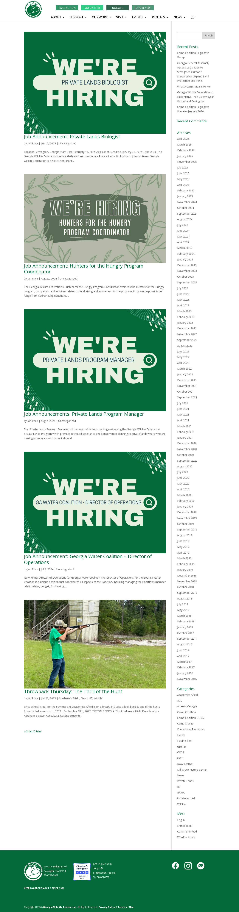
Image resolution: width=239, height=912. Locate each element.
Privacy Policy (106, 907)
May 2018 (183, 610)
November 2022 (187, 334)
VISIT (119, 17)
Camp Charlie (185, 723)
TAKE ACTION (67, 8)
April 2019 (183, 552)
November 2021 (187, 386)
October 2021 (185, 391)
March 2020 (184, 495)
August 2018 (184, 598)
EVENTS (137, 17)
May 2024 (183, 236)
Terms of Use (126, 907)
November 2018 (187, 581)
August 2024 (184, 219)
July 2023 (182, 288)
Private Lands (185, 781)
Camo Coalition (186, 712)
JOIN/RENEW (142, 8)
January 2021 (185, 437)
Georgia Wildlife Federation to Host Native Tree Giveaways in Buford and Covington (195, 96)
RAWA (181, 792)
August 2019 (184, 535)
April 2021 (183, 420)
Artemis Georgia (187, 706)
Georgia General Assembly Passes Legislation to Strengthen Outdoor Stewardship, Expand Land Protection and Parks (193, 71)
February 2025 (186, 190)
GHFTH (181, 746)
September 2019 (187, 529)
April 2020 (183, 489)
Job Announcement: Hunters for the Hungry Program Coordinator (83, 268)
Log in (181, 820)
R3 (90, 698)
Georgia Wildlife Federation (59, 907)
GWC (180, 758)
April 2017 (183, 656)
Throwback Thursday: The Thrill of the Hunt (73, 691)
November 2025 (187, 161)
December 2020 (187, 443)
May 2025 (183, 179)
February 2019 (186, 564)
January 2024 (185, 259)
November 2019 (187, 518)
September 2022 (187, 340)
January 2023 (185, 322)
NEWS (177, 17)
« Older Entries (32, 731)
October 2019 (185, 524)
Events (181, 735)
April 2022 (183, 363)
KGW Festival (185, 764)
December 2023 (187, 265)
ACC (179, 700)
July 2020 (182, 472)
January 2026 (185, 156)
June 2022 (183, 351)
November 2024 (187, 202)
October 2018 (185, 587)
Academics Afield (69, 698)
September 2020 (187, 460)
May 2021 (183, 414)
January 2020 (185, 506)
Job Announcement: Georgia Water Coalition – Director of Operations (88, 559)
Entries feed (184, 825)
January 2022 (185, 374)
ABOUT (56, 17)
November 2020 (187, 449)
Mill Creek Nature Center (192, 769)
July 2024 (182, 225)
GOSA (180, 752)
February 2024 (186, 253)
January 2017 (185, 673)
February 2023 (186, 317)
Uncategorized (67, 143)
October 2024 (185, 208)
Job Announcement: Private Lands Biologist (72, 136)
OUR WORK (100, 17)
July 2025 (182, 167)
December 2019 (187, 512)
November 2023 (187, 271)
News (84, 698)
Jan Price (32, 143)
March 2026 (184, 144)
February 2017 (186, 667)
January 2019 (185, 569)
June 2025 (183, 173)
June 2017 (183, 650)
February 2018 (186, 621)
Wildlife (98, 698)
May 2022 (183, 357)
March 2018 (184, 615)
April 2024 (183, 242)
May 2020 (183, 483)
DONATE (117, 8)
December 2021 (187, 380)
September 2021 (187, 397)
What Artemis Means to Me (194, 86)
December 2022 (187, 328)
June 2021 (183, 409)
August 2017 (184, 644)
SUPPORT (76, 17)
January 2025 (185, 196)
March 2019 (184, 558)
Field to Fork (184, 741)
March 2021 (184, 426)
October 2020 (185, 455)
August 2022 (184, 345)
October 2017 (185, 633)
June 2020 (183, 478)
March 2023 (184, 311)
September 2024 (187, 213)
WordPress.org (186, 837)
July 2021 (182, 403)
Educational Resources (191, 729)
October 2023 (185, 276)
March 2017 (184, 661)
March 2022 (184, 368)
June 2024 (183, 230)
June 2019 (183, 541)
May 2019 (183, 547)
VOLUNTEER (92, 8)
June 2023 (183, 294)
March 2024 (184, 248)
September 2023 (187, 282)
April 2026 (183, 138)
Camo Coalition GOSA (190, 718)
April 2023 (183, 305)
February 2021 (186, 432)
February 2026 (186, 150)
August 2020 (184, 466)
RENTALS (158, 17)
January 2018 (185, 627)
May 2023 (183, 299)
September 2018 (187, 592)
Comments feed (187, 831)
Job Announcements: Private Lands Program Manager (84, 413)
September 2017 (187, 638)
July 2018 (182, 604)
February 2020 (186, 500)
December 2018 (187, 575)
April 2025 (183, 185)
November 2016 (187, 679)
